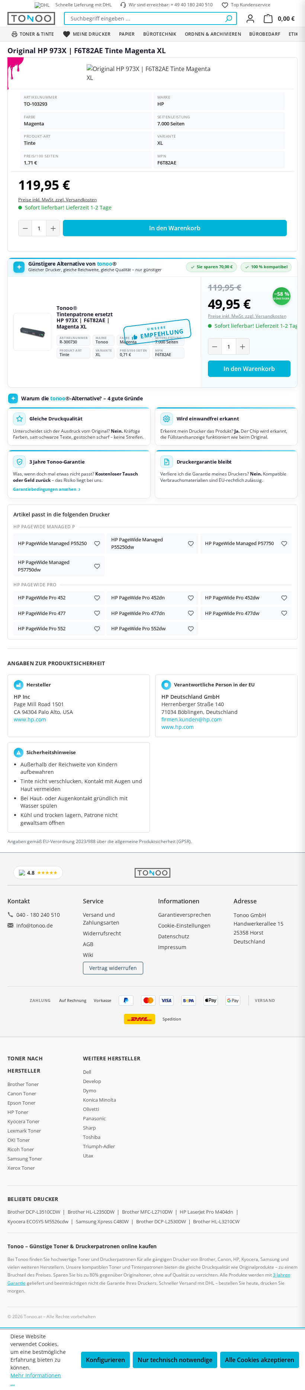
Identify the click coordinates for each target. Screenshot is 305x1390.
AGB (88, 944)
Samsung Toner (24, 1158)
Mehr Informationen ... (35, 1379)
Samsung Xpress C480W (102, 1221)
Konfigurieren (105, 1360)
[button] (79, 474)
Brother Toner (23, 1084)
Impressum (172, 947)
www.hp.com (30, 719)
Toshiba (91, 1137)
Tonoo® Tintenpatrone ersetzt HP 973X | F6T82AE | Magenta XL (85, 317)
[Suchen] (228, 18)
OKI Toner (18, 1140)
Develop (92, 1081)
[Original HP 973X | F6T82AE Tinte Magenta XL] (152, 73)
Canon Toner (21, 1093)
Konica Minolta (99, 1099)
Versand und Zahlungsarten (101, 918)
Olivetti (91, 1109)
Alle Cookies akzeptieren (259, 1360)
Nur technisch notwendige (175, 1360)
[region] (152, 73)
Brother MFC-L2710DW (147, 1211)
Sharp (89, 1127)
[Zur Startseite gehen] (31, 18)
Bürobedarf (264, 34)
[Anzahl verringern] (25, 228)
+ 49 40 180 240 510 (192, 4)
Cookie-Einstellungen (184, 925)
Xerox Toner (21, 1168)
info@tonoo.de (34, 925)
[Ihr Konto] (250, 18)
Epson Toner (21, 1102)
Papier (127, 34)
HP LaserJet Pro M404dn (206, 1211)
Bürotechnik (159, 34)
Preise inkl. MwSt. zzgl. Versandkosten (57, 199)
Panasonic (94, 1118)
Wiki (88, 954)
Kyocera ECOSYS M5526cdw (37, 1221)
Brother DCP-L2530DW (161, 1221)
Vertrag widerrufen (113, 967)
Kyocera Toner (23, 1121)
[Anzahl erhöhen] (53, 228)
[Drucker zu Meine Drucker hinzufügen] (97, 544)
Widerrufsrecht (102, 933)
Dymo (89, 1090)
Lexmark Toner (24, 1130)
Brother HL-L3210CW (216, 1221)
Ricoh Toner (20, 1149)
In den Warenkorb (174, 228)
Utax (88, 1155)
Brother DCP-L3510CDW (33, 1211)
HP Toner (17, 1112)
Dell (87, 1072)
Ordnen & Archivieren (213, 34)
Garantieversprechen (184, 914)
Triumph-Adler (99, 1146)
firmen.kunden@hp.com (191, 719)
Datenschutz (173, 936)
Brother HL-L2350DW (91, 1211)
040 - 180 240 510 (38, 914)
